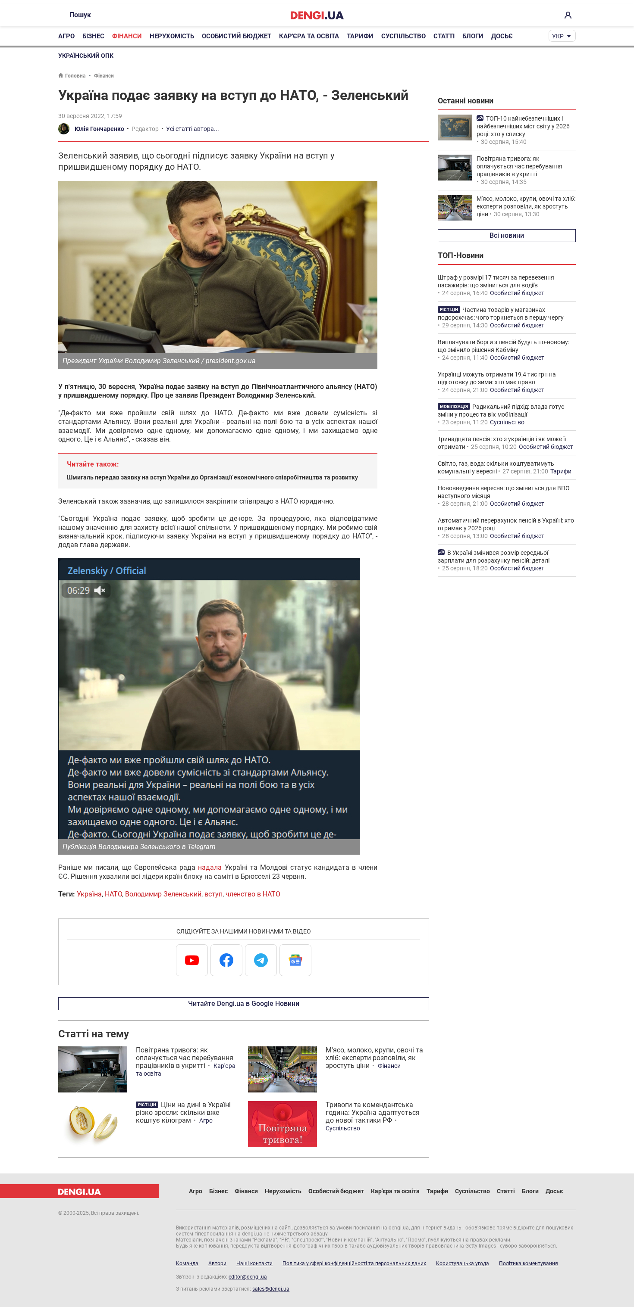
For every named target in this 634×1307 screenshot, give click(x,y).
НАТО (113, 894)
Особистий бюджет (236, 36)
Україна (89, 894)
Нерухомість (172, 36)
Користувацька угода (462, 1263)
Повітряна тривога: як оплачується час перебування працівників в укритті (184, 1058)
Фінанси (127, 36)
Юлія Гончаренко (99, 128)
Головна (75, 76)
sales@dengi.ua (270, 1289)
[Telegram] (261, 960)
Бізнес (93, 36)
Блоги (472, 36)
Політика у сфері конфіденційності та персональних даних (354, 1263)
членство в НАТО (253, 894)
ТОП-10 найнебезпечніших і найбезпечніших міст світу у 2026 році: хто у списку (523, 126)
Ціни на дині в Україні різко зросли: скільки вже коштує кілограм (183, 1112)
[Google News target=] (295, 960)
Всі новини (507, 235)
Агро (66, 36)
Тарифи (360, 36)
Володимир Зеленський (163, 894)
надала (210, 867)
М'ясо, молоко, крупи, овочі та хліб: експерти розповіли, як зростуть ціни (374, 1058)
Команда (187, 1263)
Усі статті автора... (192, 128)
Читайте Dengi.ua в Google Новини (243, 1003)
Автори (217, 1263)
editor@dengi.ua (248, 1277)
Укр (558, 36)
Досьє (502, 36)
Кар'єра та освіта (309, 36)
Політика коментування (528, 1263)
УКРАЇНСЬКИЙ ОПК (85, 55)
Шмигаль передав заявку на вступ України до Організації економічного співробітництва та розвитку (212, 477)
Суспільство (403, 36)
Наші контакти (254, 1263)
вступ (213, 894)
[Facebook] (226, 960)
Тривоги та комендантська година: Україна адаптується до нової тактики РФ (373, 1112)
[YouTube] (192, 960)
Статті (444, 36)
